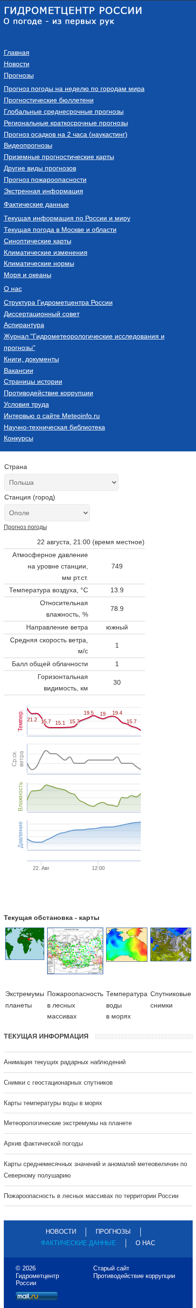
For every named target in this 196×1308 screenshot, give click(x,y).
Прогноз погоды (25, 527)
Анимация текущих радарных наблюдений (65, 1062)
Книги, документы (31, 359)
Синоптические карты (37, 241)
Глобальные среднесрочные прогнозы (64, 111)
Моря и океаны (27, 275)
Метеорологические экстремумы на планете (68, 1123)
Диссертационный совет (41, 314)
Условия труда (26, 404)
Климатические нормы (39, 263)
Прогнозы (19, 75)
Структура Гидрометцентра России (58, 302)
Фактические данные (36, 204)
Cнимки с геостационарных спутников (58, 1082)
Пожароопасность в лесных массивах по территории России (91, 1195)
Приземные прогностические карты (59, 156)
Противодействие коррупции (48, 393)
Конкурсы (18, 438)
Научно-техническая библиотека (54, 427)
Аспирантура (24, 325)
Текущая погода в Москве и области (60, 229)
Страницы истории (33, 381)
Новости (16, 64)
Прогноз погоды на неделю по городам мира (74, 88)
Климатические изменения (46, 252)
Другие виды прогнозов (40, 168)
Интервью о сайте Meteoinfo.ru (52, 415)
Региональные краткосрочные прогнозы (66, 123)
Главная (16, 52)
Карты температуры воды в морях (53, 1103)
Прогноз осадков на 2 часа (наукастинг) (65, 134)
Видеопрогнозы (28, 145)
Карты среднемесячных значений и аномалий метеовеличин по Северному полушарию (95, 1169)
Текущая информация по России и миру (67, 218)
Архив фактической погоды (43, 1143)
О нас (13, 288)
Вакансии (18, 370)
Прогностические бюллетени (49, 100)
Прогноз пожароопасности (45, 179)
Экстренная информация (43, 191)
